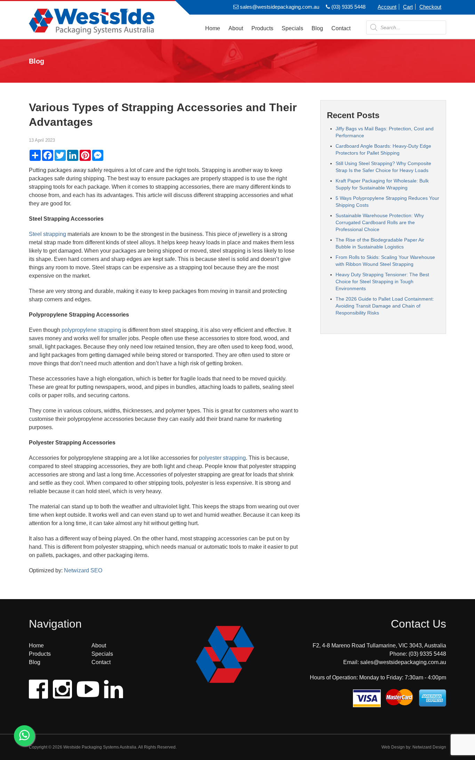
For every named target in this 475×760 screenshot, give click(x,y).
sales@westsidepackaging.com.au (279, 7)
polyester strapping (222, 458)
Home (212, 28)
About (235, 28)
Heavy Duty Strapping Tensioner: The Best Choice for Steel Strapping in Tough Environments (382, 281)
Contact (341, 28)
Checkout (430, 7)
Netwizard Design (429, 747)
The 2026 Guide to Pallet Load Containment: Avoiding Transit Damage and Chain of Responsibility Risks (385, 306)
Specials (292, 28)
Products (262, 28)
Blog (317, 28)
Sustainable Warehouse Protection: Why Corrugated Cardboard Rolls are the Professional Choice (380, 222)
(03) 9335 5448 (347, 7)
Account (387, 7)
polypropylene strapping (91, 330)
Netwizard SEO (83, 570)
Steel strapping (47, 234)
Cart (408, 7)
